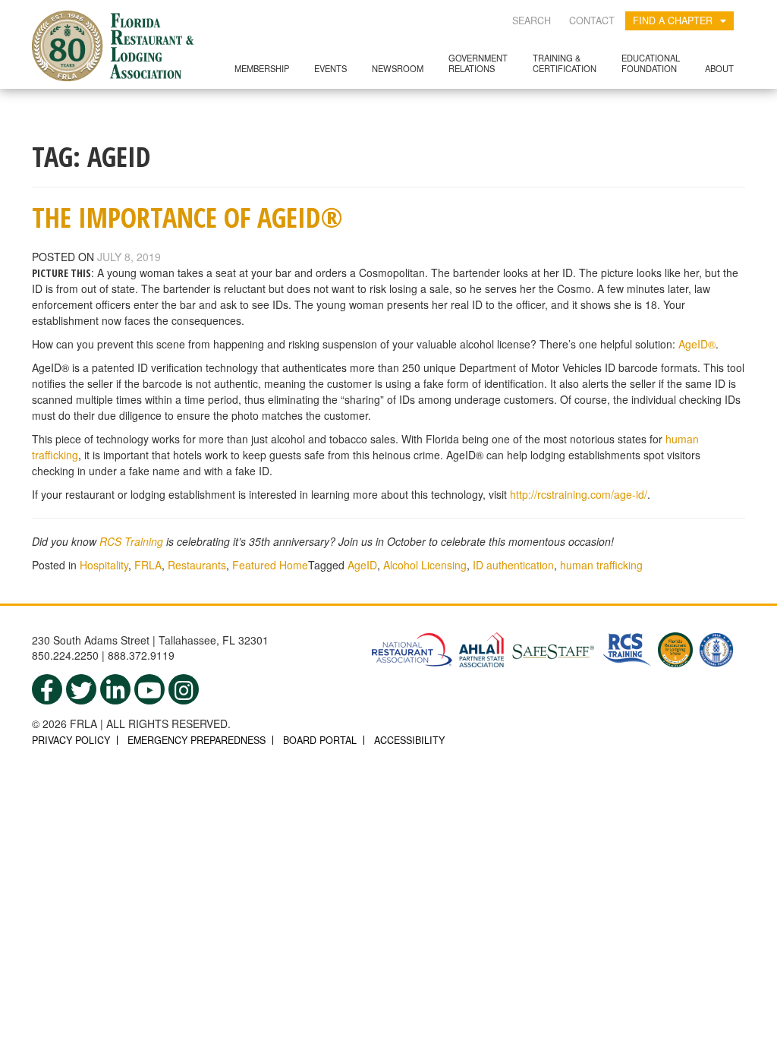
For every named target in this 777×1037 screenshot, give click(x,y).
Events (330, 68)
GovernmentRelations (478, 63)
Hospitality (104, 564)
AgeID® (697, 343)
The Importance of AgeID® (187, 217)
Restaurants (197, 564)
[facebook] (47, 689)
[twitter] (81, 689)
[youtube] (149, 689)
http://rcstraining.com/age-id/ (578, 494)
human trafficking (601, 564)
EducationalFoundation (650, 63)
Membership (261, 68)
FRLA (148, 564)
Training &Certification (564, 63)
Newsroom (397, 68)
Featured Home (270, 564)
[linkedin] (115, 689)
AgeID (362, 564)
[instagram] (183, 689)
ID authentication (513, 564)
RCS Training (131, 541)
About (719, 68)
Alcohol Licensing (425, 564)
